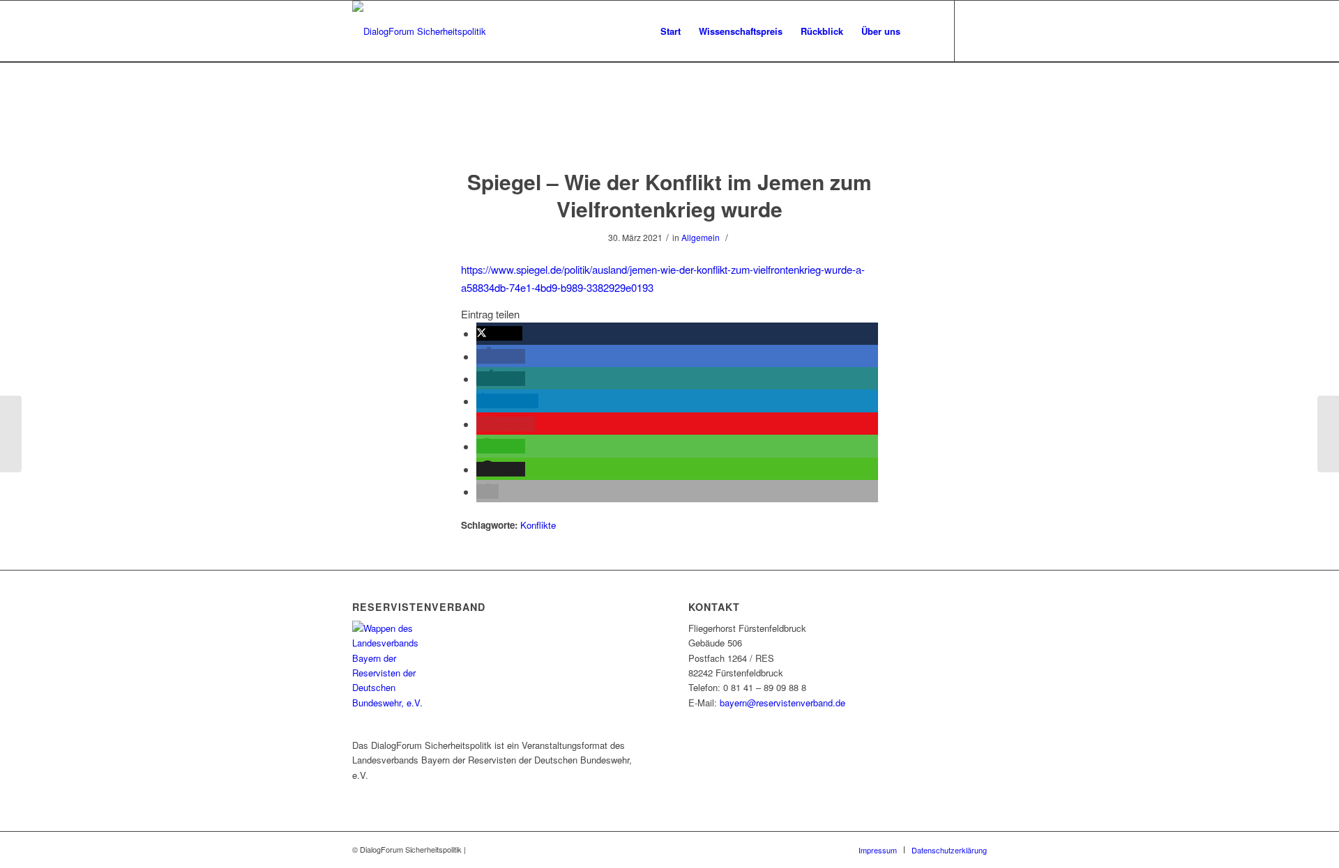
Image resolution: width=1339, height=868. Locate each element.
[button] (499, 333)
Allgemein (700, 237)
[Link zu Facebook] (976, 30)
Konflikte (538, 525)
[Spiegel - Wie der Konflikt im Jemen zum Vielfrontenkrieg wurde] (670, 129)
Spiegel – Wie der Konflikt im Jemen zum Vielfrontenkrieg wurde (669, 195)
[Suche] (923, 31)
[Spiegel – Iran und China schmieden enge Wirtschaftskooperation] (11, 434)
